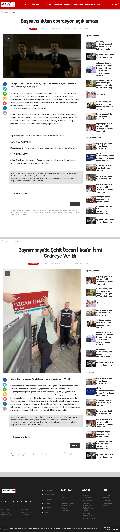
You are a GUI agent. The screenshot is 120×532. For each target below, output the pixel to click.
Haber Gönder (25, 515)
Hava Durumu (87, 495)
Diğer (99, 4)
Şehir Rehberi (87, 516)
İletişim (47, 512)
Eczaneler (86, 503)
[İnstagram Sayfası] (10, 501)
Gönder (75, 204)
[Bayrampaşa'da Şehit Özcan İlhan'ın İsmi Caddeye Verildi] (42, 321)
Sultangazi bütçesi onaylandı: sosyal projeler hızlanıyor (103, 199)
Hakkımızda (5, 509)
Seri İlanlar (86, 513)
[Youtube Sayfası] (14, 501)
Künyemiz (48, 508)
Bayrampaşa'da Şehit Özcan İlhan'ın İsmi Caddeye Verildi (104, 116)
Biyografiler (107, 500)
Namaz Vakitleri (88, 500)
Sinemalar (86, 511)
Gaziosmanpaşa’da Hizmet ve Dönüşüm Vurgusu (103, 168)
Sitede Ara (107, 495)
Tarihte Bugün (88, 508)
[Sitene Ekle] (31, 501)
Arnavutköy (90, 4)
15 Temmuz (100, 95)
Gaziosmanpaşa (55, 4)
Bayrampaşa (15, 241)
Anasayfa (5, 12)
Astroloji (106, 505)
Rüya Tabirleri (108, 503)
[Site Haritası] (27, 501)
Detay (108, 527)
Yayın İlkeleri (5, 512)
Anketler (106, 498)
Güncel (44, 4)
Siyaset (27, 4)
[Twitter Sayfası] (6, 501)
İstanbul (35, 4)
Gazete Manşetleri (89, 518)
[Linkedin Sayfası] (18, 501)
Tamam (107, 530)
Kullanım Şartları (26, 509)
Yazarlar (47, 499)
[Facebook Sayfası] (2, 501)
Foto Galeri (49, 490)
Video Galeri (49, 495)
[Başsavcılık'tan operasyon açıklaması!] (42, 56)
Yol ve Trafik (87, 498)
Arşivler (48, 503)
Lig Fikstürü (87, 505)
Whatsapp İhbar (26, 512)
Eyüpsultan (78, 4)
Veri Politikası (6, 515)
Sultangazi (68, 4)
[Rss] (22, 501)
